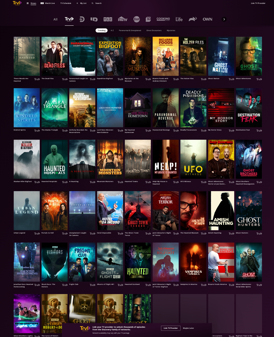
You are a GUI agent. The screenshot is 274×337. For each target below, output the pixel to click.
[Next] (224, 19)
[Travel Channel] (18, 3)
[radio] (55, 19)
